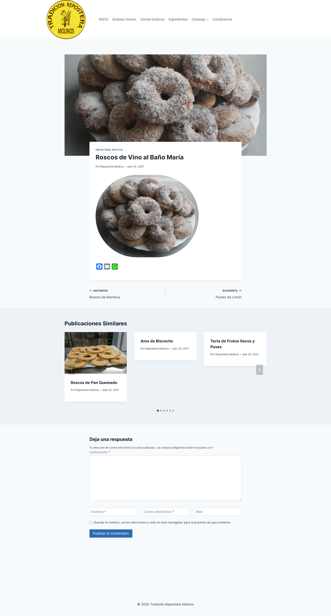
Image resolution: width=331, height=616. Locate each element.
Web (199, 512)
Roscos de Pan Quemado (94, 382)
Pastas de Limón (229, 294)
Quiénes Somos (124, 19)
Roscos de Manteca (104, 294)
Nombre (98, 512)
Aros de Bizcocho (157, 341)
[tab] (158, 411)
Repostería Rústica (109, 149)
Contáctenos (222, 19)
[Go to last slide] (71, 370)
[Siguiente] (259, 370)
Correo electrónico (158, 512)
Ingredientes (178, 19)
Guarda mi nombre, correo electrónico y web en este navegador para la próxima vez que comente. (162, 522)
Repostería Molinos (112, 166)
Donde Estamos (152, 19)
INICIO (103, 19)
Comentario (99, 452)
